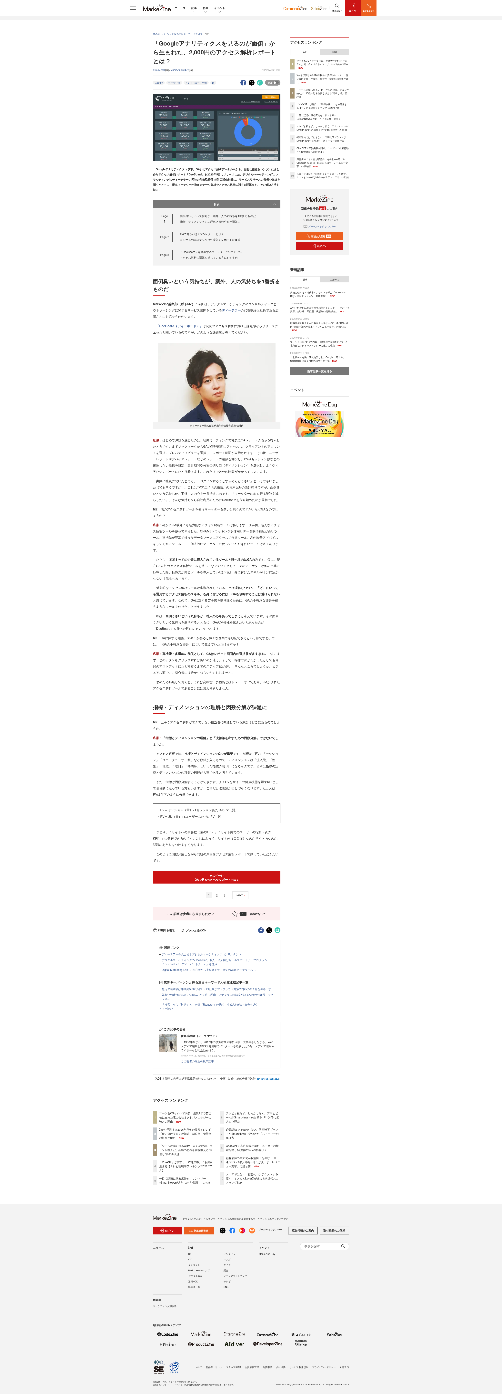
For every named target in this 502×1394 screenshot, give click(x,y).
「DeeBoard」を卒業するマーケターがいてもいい (211, 252)
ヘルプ (198, 1367)
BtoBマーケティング (199, 1270)
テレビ (227, 1281)
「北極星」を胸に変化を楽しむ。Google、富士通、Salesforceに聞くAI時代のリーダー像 (317, 358)
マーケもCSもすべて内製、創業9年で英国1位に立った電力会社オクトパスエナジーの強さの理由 (186, 1117)
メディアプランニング (235, 1275)
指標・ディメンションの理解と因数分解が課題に (210, 222)
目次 (216, 204)
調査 (226, 1270)
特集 (205, 8)
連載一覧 (193, 1281)
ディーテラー (231, 310)
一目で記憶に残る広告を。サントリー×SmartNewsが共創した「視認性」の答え (185, 1180)
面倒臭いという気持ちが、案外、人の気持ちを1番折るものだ (218, 216)
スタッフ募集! (233, 1367)
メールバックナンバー (322, 226)
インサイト (194, 1264)
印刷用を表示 (166, 930)
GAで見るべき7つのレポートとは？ (202, 234)
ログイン (321, 246)
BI (213, 82)
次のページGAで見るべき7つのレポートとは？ (217, 877)
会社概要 (281, 1367)
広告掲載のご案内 (303, 1230)
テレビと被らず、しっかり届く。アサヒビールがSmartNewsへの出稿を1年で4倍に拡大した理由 (252, 1117)
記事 (194, 8)
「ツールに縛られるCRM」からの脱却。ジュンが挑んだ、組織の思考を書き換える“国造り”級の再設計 (185, 1150)
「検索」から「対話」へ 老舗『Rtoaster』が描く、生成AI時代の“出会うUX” (209, 1004)
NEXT (239, 895)
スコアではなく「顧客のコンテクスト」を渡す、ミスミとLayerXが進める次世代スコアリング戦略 (252, 1178)
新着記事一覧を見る (319, 371)
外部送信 (344, 1367)
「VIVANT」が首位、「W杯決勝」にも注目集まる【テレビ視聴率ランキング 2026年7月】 (186, 1166)
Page (164, 237)
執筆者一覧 (194, 1286)
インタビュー (231, 1253)
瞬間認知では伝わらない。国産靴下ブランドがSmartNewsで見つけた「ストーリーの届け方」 (252, 1133)
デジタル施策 (195, 1275)
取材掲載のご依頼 (334, 1230)
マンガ (227, 1259)
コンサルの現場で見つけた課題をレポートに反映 (210, 240)
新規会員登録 (321, 236)
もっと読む (166, 1009)
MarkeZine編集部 (180, 69)
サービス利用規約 (298, 1367)
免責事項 (267, 1367)
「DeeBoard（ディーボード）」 (179, 326)
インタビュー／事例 (196, 82)
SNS (226, 1286)
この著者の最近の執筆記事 (197, 1061)
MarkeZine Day (267, 1253)
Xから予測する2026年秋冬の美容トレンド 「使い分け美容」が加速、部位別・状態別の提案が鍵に (186, 1133)
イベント (219, 8)
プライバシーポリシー (324, 1367)
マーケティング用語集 (164, 1306)
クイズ (227, 1264)
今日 (305, 52)
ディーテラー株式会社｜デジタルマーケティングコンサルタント (201, 954)
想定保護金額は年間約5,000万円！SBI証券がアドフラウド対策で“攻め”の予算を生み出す (216, 989)
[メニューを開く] (133, 8)
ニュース (180, 8)
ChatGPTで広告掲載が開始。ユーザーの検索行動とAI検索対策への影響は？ (252, 1148)
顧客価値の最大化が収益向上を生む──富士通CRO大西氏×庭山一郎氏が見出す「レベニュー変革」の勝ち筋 (253, 1162)
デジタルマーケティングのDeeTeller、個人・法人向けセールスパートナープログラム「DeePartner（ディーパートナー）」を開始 (214, 962)
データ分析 (174, 82)
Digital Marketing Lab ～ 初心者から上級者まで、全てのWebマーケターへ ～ (209, 970)
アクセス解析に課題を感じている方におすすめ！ (210, 257)
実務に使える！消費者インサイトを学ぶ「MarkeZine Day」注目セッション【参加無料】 (318, 294)
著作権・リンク (214, 1367)
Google (159, 82)
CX (190, 1259)
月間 (334, 52)
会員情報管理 (252, 1367)
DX (189, 1253)
